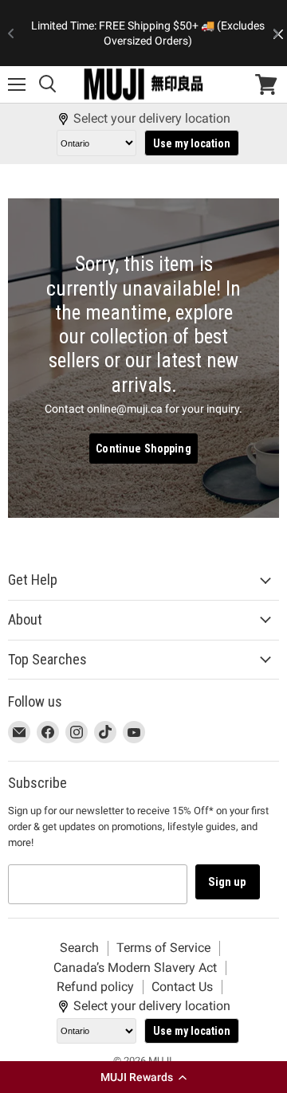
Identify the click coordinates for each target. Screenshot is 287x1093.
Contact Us (182, 986)
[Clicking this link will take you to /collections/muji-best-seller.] (143, 358)
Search (79, 947)
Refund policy (95, 986)
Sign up (227, 882)
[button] (143, 1077)
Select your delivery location (151, 119)
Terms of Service (163, 947)
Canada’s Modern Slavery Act (135, 967)
